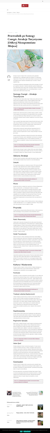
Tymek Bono (9, 80)
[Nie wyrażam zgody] (48, 430)
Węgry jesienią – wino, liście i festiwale (25, 412)
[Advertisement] (25, 22)
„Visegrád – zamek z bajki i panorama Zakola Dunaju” (24, 405)
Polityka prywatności (27, 431)
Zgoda (21, 431)
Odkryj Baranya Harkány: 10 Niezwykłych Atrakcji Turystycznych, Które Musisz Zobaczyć (25, 422)
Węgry (16, 32)
